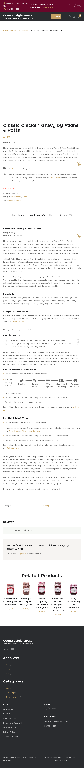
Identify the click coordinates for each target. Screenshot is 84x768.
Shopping (9, 692)
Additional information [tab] (41, 215)
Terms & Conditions (12, 736)
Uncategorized (11, 697)
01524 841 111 (50, 726)
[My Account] (74, 16)
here (14, 169)
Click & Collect (55, 178)
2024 (7, 669)
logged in (22, 553)
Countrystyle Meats (17, 15)
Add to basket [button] (10, 588)
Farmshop (13, 431)
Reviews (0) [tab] (66, 215)
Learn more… (48, 7)
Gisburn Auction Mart (31, 431)
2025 (7, 664)
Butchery (9, 688)
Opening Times (10, 718)
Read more (57, 588)
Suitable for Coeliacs (15, 200)
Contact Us (8, 709)
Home (5, 30)
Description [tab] (18, 215)
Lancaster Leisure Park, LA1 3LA (58, 721)
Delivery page (13, 448)
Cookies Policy (9, 727)
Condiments (23, 30)
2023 (7, 674)
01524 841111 (18, 321)
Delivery (6, 714)
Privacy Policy (9, 732)
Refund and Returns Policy (14, 723)
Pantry (13, 30)
